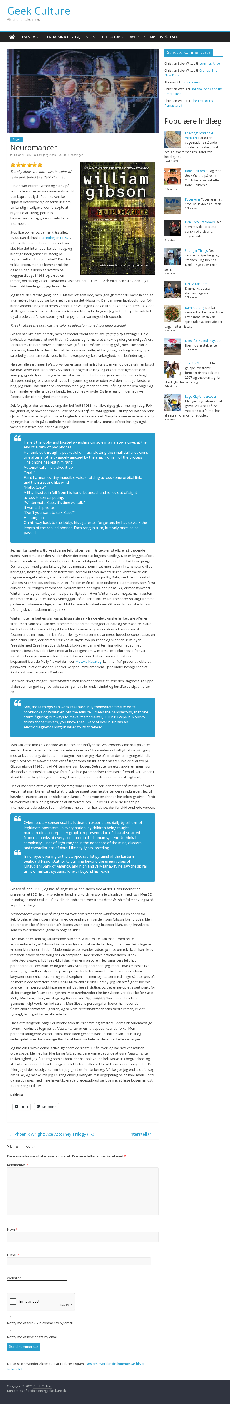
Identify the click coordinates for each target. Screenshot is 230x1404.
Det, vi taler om (196, 284)
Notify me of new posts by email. (32, 1337)
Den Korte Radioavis (200, 222)
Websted (14, 1278)
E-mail (13, 1254)
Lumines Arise (209, 63)
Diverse (135, 37)
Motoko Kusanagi (88, 661)
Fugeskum (192, 199)
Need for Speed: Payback (203, 340)
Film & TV (27, 37)
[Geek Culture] (12, 37)
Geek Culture (38, 11)
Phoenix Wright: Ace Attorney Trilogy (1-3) (52, 1134)
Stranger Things (196, 250)
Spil (89, 37)
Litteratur (110, 37)
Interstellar (142, 1134)
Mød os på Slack (164, 37)
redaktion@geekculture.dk (47, 1391)
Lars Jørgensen (46, 155)
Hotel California (196, 171)
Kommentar (17, 1164)
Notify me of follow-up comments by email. (40, 1323)
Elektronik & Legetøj (62, 37)
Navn (12, 1229)
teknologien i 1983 (55, 237)
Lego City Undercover (200, 396)
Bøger (16, 139)
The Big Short (195, 363)
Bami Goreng (194, 307)
